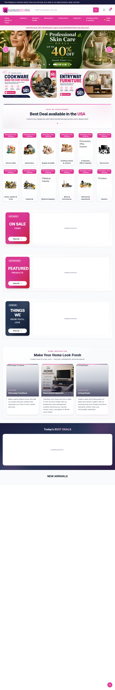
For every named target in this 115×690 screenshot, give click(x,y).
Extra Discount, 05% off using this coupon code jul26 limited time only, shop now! (57, 28)
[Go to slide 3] (54, 64)
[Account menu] (104, 9)
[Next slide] (109, 49)
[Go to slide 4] (60, 64)
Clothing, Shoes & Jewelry (92, 19)
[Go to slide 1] (44, 64)
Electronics (48, 18)
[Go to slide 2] (49, 64)
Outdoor (23, 18)
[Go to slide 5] (65, 64)
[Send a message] (109, 684)
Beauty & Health (35, 19)
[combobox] (63, 9)
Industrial (77, 18)
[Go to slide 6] (71, 64)
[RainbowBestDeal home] (16, 10)
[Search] (96, 9)
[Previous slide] (6, 49)
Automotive (63, 18)
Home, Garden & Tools (8, 20)
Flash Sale (107, 19)
